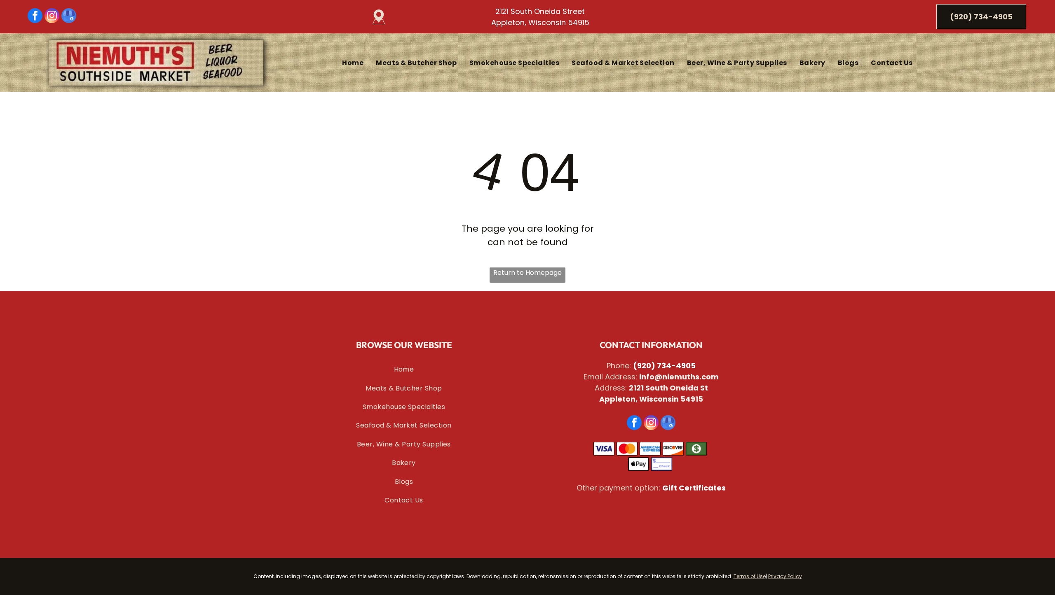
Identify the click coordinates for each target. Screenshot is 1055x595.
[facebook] (35, 16)
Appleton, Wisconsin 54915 (540, 22)
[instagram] (52, 16)
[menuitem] (353, 63)
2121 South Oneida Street (540, 11)
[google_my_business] (68, 16)
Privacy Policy (785, 576)
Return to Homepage (527, 272)
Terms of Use (750, 576)
